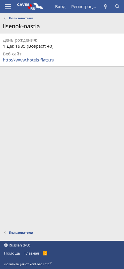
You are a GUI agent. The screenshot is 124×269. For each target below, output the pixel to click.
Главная (32, 253)
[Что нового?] (105, 6)
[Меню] (8, 6)
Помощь (12, 253)
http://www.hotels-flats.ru (28, 60)
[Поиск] (117, 6)
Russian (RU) (19, 245)
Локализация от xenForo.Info (28, 264)
